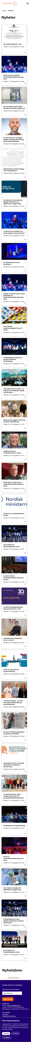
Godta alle (6, 1033)
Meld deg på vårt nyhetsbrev (10, 989)
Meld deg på (8, 999)
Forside (4, 10)
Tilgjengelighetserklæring (9, 1016)
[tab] (17, 978)
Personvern (5, 1014)
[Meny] (27, 3)
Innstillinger (6, 1037)
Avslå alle (15, 1033)
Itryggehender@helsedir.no (13, 1005)
